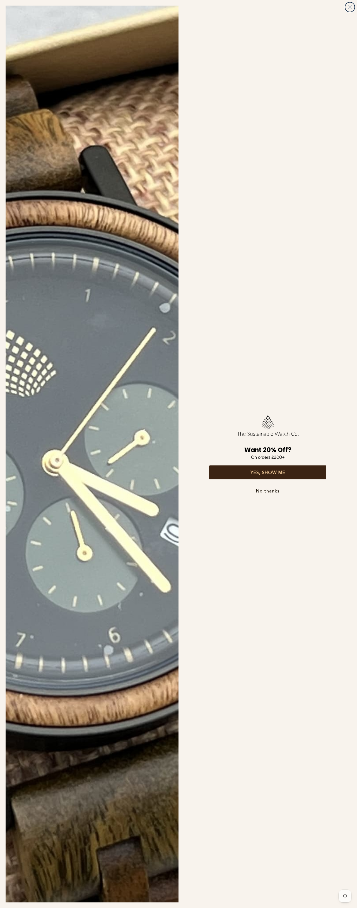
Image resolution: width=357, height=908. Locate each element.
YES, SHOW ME (267, 472)
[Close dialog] (350, 7)
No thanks (267, 491)
